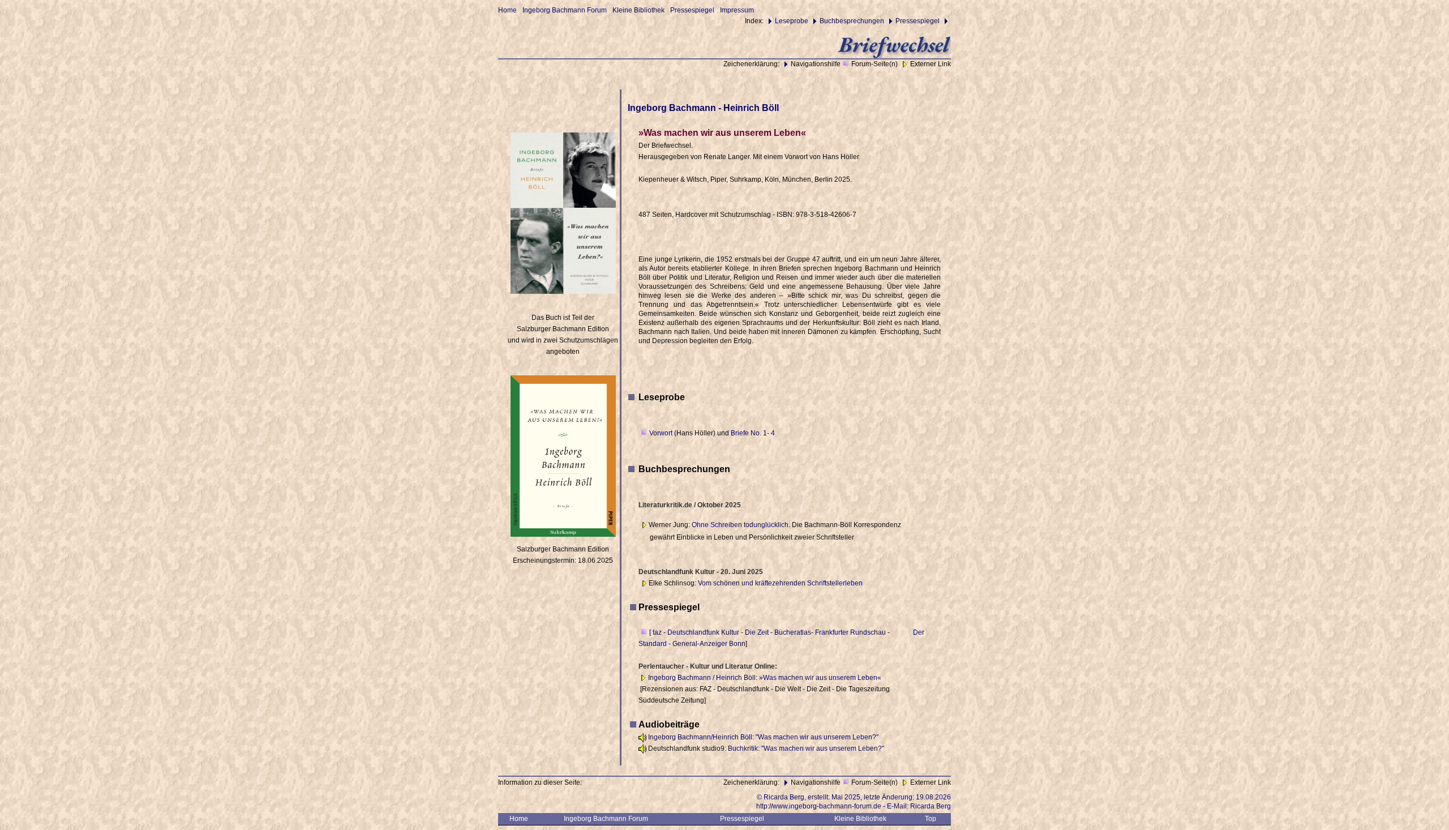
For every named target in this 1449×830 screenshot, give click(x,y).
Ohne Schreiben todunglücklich (740, 525)
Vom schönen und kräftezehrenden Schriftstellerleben (780, 583)
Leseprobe (791, 21)
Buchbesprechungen (852, 21)
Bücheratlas (792, 632)
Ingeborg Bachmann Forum (564, 10)
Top (930, 819)
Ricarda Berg (930, 806)
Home (507, 10)
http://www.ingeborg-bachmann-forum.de (818, 806)
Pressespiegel (692, 10)
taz (657, 632)
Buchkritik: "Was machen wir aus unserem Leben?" (806, 748)
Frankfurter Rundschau (850, 632)
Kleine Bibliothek (638, 10)
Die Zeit (757, 632)
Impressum (737, 10)
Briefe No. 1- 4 (752, 433)
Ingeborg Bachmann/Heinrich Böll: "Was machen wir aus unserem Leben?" (763, 737)
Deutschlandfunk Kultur (703, 632)
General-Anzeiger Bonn (708, 644)
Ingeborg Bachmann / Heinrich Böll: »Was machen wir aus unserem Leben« (764, 678)
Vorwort (661, 433)
